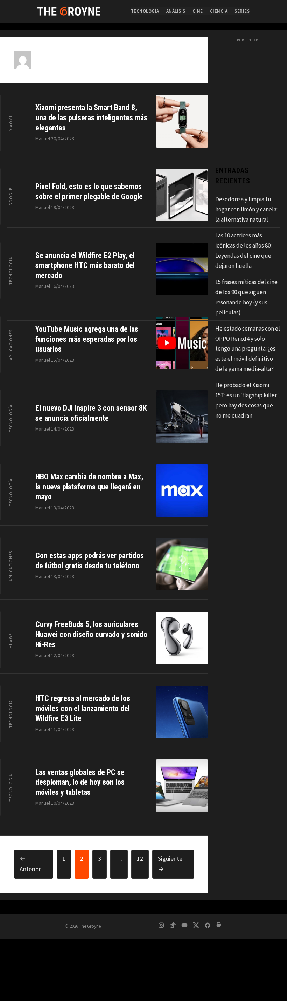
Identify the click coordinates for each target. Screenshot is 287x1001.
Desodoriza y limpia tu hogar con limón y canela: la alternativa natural (246, 209)
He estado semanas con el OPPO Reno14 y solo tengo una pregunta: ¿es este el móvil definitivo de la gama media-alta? (247, 349)
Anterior (30, 863)
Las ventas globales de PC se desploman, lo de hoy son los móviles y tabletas (80, 782)
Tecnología (145, 11)
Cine (197, 11)
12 (142, 858)
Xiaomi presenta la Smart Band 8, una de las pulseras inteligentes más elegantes (91, 117)
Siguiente (170, 863)
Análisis (176, 11)
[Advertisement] (143, 949)
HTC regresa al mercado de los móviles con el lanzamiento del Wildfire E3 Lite (82, 708)
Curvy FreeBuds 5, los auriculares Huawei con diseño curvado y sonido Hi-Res (91, 634)
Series (242, 11)
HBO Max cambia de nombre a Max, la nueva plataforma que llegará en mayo (89, 486)
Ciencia (219, 11)
